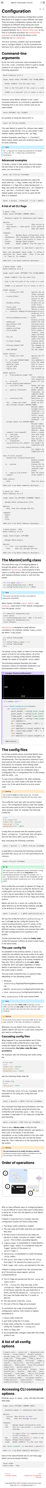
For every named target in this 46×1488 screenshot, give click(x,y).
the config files (19, 38)
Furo (34, 1485)
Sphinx (19, 1485)
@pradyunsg (28, 1485)
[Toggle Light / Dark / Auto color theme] (41, 2)
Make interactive (11, 741)
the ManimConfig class (28, 30)
